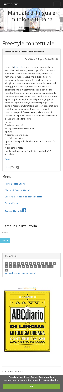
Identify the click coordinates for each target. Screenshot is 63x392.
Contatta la (23, 196)
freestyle (18, 67)
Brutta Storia (10, 4)
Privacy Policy (11, 203)
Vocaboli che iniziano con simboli (21, 272)
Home (15, 183)
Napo (7, 159)
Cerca (5, 240)
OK (31, 386)
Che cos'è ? (17, 190)
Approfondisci (52, 380)
